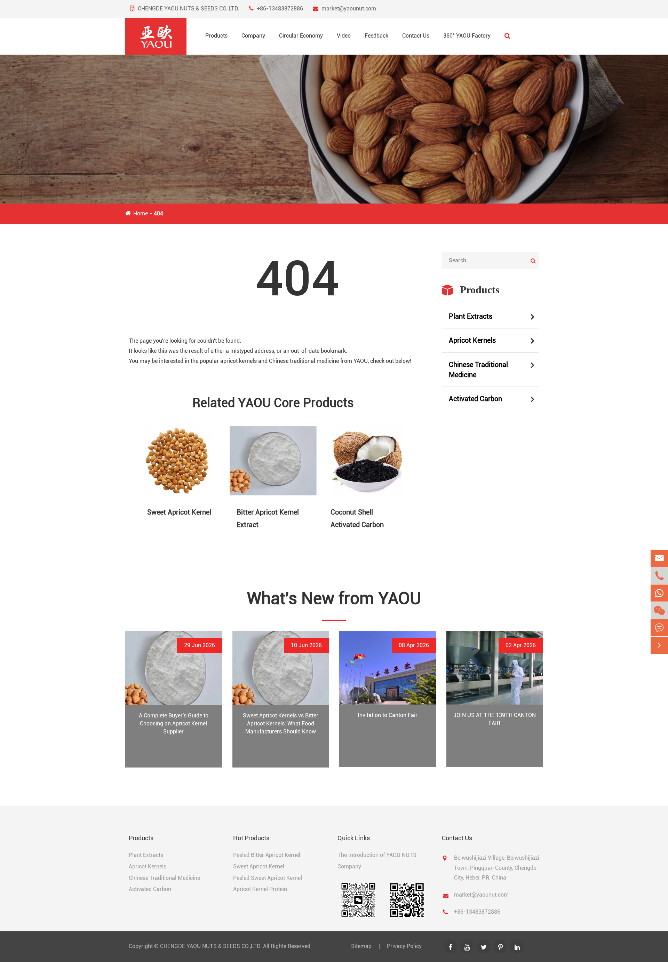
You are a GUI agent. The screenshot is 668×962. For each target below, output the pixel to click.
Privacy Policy (404, 946)
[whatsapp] (659, 593)
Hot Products (251, 838)
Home (140, 213)
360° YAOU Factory (467, 35)
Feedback (376, 35)
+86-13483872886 (280, 8)
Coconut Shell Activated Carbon (357, 518)
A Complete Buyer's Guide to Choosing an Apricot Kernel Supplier (173, 723)
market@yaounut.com (348, 8)
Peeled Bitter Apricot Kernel (266, 855)
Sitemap (361, 946)
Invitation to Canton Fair (388, 715)
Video (344, 35)
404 (158, 213)
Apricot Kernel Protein (260, 889)
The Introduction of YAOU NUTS (376, 855)
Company (253, 35)
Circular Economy (301, 35)
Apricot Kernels (472, 340)
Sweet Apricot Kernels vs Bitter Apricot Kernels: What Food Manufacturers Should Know (280, 723)
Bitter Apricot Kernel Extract (268, 518)
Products (216, 35)
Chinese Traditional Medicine (478, 369)
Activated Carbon (475, 399)
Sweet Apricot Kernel (179, 512)
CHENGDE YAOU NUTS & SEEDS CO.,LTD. (211, 946)
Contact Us (415, 35)
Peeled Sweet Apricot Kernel (267, 877)
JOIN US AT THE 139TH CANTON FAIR (494, 719)
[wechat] (659, 610)
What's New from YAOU (334, 598)
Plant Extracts (470, 316)
